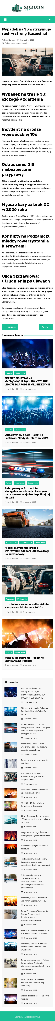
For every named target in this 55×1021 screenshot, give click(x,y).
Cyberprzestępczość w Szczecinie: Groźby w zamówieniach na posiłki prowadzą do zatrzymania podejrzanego (32, 881)
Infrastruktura (26, 542)
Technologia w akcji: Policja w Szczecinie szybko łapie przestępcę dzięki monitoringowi (35, 862)
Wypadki (24, 43)
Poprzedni (11, 327)
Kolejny (45, 327)
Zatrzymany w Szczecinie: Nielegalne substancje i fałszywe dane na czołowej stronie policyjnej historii (27, 493)
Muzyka (9, 373)
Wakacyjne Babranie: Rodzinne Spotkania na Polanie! (24, 659)
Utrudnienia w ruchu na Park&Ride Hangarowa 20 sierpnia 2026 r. (27, 606)
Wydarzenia (15, 43)
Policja (7, 43)
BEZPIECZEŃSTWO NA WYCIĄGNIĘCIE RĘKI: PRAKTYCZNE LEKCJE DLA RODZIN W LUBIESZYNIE (27, 381)
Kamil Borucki (9, 40)
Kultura (9, 652)
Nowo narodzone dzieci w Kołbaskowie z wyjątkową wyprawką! (32, 982)
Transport (10, 599)
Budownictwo (11, 542)
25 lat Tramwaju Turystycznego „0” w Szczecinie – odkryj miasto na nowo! (35, 819)
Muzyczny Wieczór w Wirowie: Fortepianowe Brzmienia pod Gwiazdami (34, 946)
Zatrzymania (33, 483)
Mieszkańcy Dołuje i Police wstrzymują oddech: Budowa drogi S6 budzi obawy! (27, 551)
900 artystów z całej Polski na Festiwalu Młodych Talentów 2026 (26, 436)
